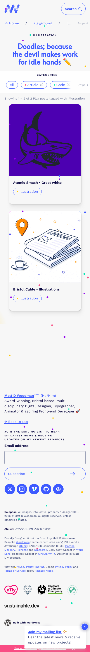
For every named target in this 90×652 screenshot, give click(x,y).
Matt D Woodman (19, 396)
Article (35, 85)
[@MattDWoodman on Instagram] (22, 489)
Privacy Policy (63, 566)
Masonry (9, 549)
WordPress (22, 542)
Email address (16, 446)
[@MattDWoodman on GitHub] (46, 489)
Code (63, 85)
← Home (12, 23)
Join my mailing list (45, 632)
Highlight (22, 549)
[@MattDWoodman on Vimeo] (34, 489)
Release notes (44, 570)
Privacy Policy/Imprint (30, 566)
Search (71, 9)
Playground (42, 23)
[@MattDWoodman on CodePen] (58, 489)
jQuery (23, 545)
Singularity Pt (46, 553)
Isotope (70, 545)
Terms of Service (15, 570)
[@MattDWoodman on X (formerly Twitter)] (10, 489)
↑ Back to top (16, 422)
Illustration (28, 191)
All (12, 85)
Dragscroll (40, 549)
